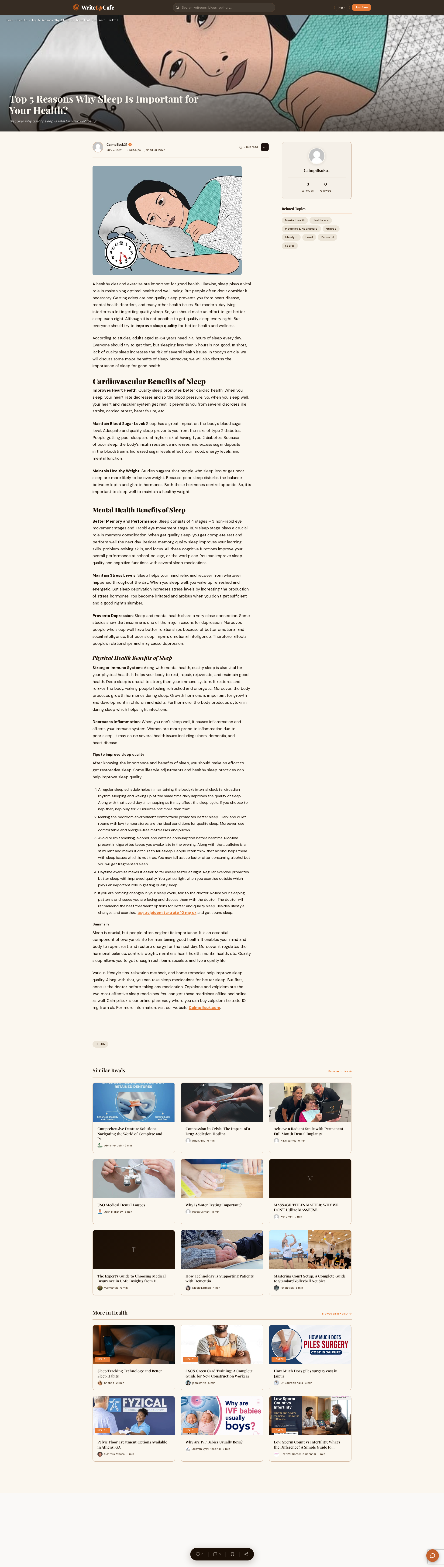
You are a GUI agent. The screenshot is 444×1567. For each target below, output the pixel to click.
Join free (361, 7)
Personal (327, 237)
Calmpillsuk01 (117, 144)
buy (167, 912)
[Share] (246, 1554)
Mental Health (295, 220)
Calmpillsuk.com (204, 1007)
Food (309, 237)
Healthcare (321, 220)
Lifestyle (291, 237)
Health (22, 20)
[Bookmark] (232, 1554)
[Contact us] (432, 1555)
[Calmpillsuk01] (98, 147)
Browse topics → (340, 1071)
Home (10, 20)
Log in (342, 7)
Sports (290, 246)
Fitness (331, 229)
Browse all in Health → (337, 1313)
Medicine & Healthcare (301, 229)
